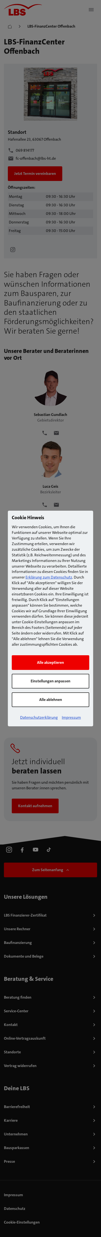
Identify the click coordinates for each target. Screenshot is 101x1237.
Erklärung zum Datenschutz (48, 577)
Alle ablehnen (50, 699)
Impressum (71, 717)
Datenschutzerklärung (39, 717)
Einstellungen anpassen (50, 681)
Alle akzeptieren (50, 662)
